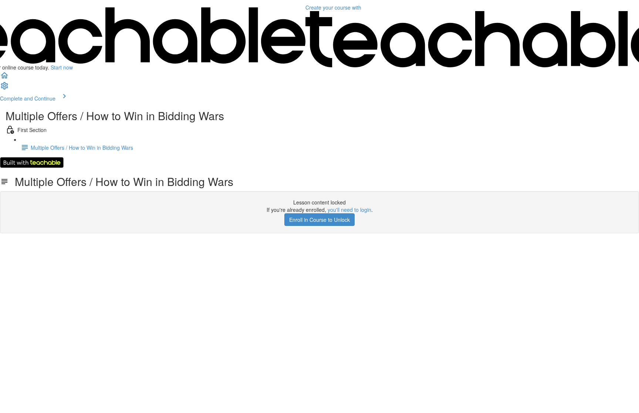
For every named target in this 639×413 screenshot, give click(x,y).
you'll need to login (349, 209)
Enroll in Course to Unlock (319, 219)
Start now (62, 67)
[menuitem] (4, 88)
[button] (4, 77)
